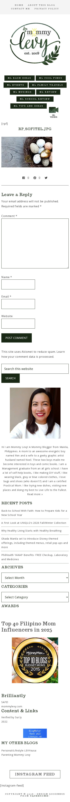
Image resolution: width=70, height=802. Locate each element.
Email (6, 296)
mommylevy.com (11, 706)
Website (7, 316)
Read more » (35, 494)
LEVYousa (30, 750)
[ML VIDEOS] (54, 106)
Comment (9, 216)
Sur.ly (18, 717)
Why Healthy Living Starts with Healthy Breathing (31, 530)
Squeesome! (40, 796)
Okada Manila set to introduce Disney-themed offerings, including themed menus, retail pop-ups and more (34, 543)
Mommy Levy (35, 43)
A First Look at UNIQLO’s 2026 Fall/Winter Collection (33, 522)
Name (6, 277)
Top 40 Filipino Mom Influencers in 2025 (28, 626)
